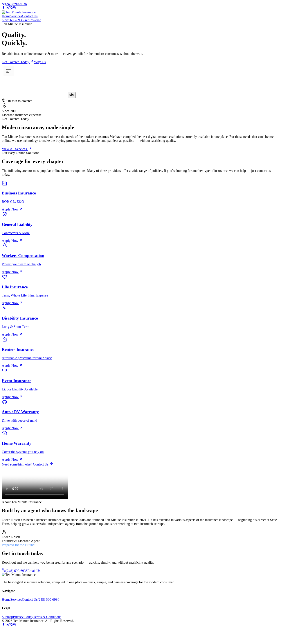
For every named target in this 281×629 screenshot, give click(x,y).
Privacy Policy (23, 617)
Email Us (33, 571)
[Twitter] (10, 8)
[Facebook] (3, 8)
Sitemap (7, 617)
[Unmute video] (72, 95)
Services (16, 16)
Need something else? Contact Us (25, 464)
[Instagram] (14, 8)
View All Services (15, 149)
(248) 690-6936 (16, 4)
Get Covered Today (16, 62)
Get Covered (32, 20)
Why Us (40, 62)
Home (6, 16)
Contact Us (30, 16)
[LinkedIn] (7, 8)
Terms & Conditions (47, 617)
